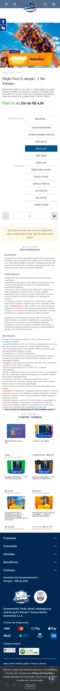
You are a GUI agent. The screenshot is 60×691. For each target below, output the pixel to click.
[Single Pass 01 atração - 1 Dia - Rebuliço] (30, 45)
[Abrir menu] (6, 4)
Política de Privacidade (42, 673)
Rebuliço (15, 278)
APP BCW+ (42, 363)
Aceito (30, 686)
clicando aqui (40, 407)
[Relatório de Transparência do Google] (9, 651)
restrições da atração (10, 342)
